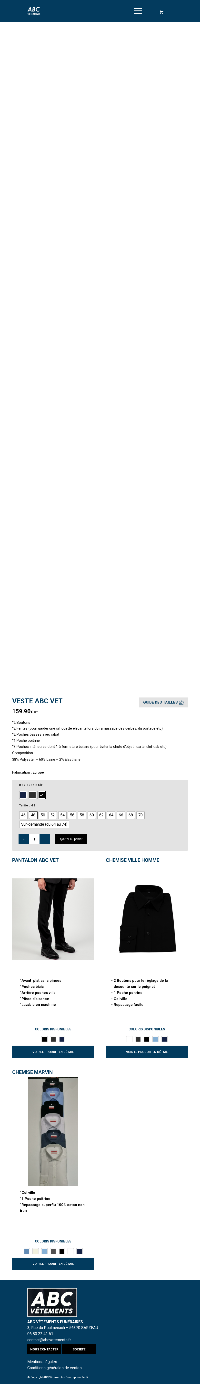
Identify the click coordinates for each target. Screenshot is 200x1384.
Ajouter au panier (71, 839)
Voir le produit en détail (53, 1052)
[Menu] (135, 11)
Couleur (25, 785)
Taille (23, 805)
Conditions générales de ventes (54, 1368)
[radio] (23, 795)
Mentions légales (42, 1361)
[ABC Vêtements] (33, 11)
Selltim (85, 1377)
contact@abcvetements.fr (49, 1340)
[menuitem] (137, 11)
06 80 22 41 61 (40, 1333)
